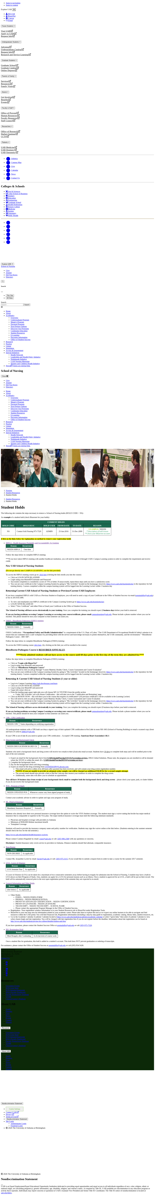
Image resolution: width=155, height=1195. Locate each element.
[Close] (14, 9)
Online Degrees (8, 70)
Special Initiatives (12, 353)
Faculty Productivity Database (17, 995)
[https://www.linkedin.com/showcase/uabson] (7, 971)
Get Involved (6, 97)
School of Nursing (8, 266)
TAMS (8, 997)
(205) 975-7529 (86, 925)
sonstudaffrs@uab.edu (144, 595)
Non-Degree (10, 847)
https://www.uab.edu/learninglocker (120, 584)
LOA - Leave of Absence (15, 863)
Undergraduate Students (10, 42)
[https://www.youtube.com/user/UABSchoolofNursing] (7, 969)
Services (4, 81)
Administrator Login (18, 1124)
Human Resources (9, 115)
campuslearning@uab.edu (102, 614)
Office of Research (9, 131)
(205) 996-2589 (63, 839)
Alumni (4, 92)
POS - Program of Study (15, 786)
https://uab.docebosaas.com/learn (44, 683)
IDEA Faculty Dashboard (15, 992)
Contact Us (5, 958)
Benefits (4, 99)
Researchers (6, 126)
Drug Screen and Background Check (20, 740)
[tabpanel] (77, 303)
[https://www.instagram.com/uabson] (7, 965)
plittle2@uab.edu (28, 732)
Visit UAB (5, 31)
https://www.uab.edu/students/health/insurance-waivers (27, 835)
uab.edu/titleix (6, 1193)
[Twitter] (8, 226)
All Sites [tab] (10, 298)
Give (8, 270)
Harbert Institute (8, 134)
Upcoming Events (13, 986)
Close (4, 376)
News (8, 1016)
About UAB (6, 1051)
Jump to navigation (13, 3)
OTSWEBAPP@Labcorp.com (56, 767)
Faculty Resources (9, 118)
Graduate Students (9, 60)
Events (4, 102)
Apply (8, 1009)
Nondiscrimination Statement (12, 1103)
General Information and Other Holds (20, 883)
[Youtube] (8, 234)
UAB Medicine (7, 147)
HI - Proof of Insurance (15, 802)
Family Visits (7, 86)
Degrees (9, 1011)
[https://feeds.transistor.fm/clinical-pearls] (7, 975)
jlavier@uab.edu (43, 859)
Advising (5, 47)
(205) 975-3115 (62, 859)
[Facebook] (8, 223)
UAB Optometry (8, 152)
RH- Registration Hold (14, 929)
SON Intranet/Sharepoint (15, 990)
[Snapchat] (8, 238)
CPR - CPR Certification (15, 718)
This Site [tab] (10, 295)
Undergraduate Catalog (11, 49)
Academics (10, 315)
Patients (5, 142)
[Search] (2, 281)
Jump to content (12, 5)
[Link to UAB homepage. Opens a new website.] (22, 1076)
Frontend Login (17, 1126)
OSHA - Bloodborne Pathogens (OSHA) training (25, 621)
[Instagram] (8, 230)
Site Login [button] (10, 1121)
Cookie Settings (14, 1109)
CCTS (4, 136)
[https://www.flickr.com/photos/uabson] (7, 973)
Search (3, 302)
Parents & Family (8, 76)
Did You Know (12, 275)
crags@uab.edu (45, 839)
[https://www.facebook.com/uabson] (7, 962)
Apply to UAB (7, 33)
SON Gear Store (12, 988)
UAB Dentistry (7, 150)
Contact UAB (12, 1112)
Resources (5, 84)
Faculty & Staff (7, 108)
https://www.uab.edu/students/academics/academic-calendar (80, 917)
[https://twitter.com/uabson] (7, 967)
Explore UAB (7, 264)
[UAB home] (77, 262)
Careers (9, 1020)
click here (43, 575)
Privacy (10, 1114)
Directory (9, 277)
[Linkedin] (8, 242)
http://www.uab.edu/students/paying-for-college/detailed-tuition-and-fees (38, 921)
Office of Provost (8, 113)
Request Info (6, 36)
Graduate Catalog (8, 68)
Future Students (8, 26)
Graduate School (8, 65)
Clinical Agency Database (16, 999)
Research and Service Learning (14, 54)
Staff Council (7, 120)
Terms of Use (12, 1117)
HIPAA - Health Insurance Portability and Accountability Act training (32, 543)
